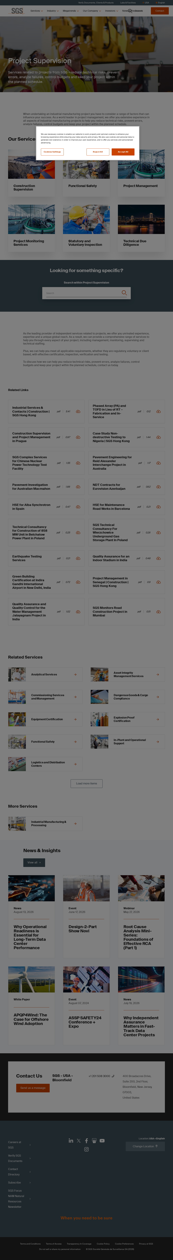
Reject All (98, 152)
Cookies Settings (52, 152)
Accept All (123, 152)
